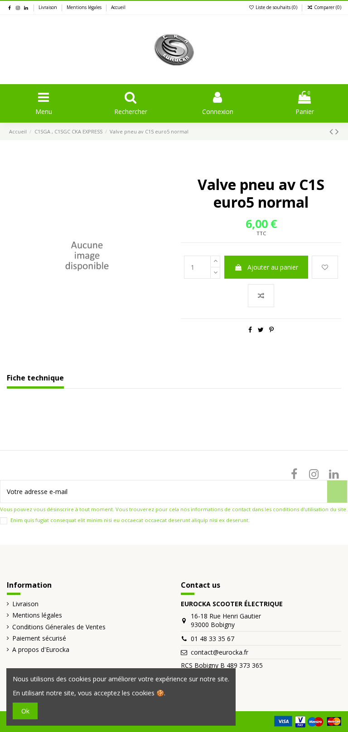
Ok (25, 711)
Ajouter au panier (272, 267)
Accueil (118, 7)
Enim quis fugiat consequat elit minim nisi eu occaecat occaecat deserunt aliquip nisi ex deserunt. (130, 520)
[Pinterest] (271, 329)
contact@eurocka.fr (219, 652)
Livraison (48, 7)
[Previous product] (332, 131)
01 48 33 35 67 (212, 638)
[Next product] (337, 131)
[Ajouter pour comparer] (261, 295)
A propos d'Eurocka (40, 649)
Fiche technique (35, 378)
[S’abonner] (337, 491)
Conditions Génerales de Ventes (59, 627)
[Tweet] (261, 329)
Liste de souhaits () (276, 7)
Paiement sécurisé (39, 638)
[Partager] (250, 329)
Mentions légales (85, 7)
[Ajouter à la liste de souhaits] (325, 267)
